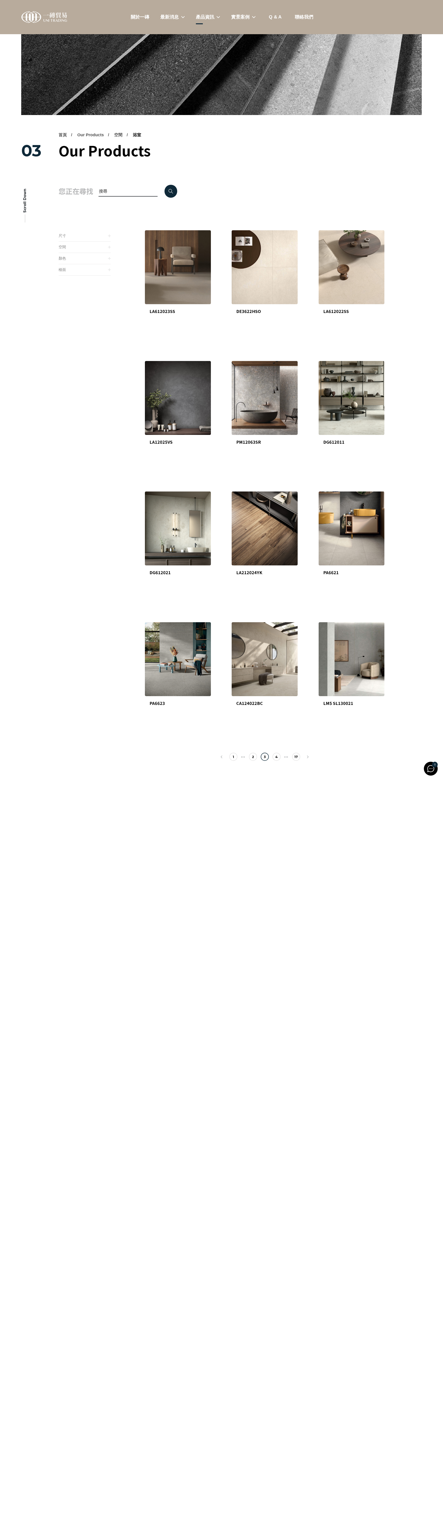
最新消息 (169, 16)
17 (296, 757)
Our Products (90, 135)
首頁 (63, 135)
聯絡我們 (304, 16)
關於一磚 (140, 16)
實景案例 (240, 16)
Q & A (275, 16)
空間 (118, 135)
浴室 (137, 135)
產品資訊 (205, 16)
